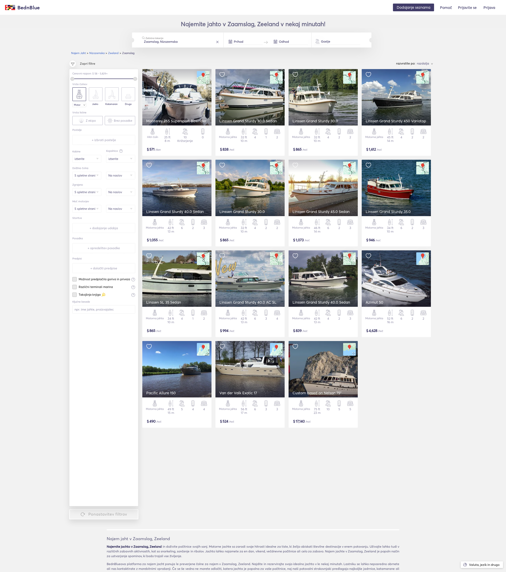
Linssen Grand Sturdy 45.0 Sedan (321, 211)
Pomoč (446, 7)
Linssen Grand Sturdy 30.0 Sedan (248, 121)
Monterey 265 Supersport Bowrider (176, 121)
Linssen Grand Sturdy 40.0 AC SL (248, 302)
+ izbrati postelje (104, 140)
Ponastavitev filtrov (107, 514)
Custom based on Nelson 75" (317, 393)
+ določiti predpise (103, 268)
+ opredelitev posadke (104, 248)
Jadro (95, 104)
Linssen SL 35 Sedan (163, 302)
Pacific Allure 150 (161, 393)
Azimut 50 (374, 302)
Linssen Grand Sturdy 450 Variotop (396, 121)
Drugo (128, 104)
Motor (77, 104)
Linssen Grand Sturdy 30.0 (315, 121)
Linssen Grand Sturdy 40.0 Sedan (175, 211)
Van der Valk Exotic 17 (238, 393)
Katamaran (111, 104)
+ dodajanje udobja (104, 228)
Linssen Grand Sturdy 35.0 (388, 211)
